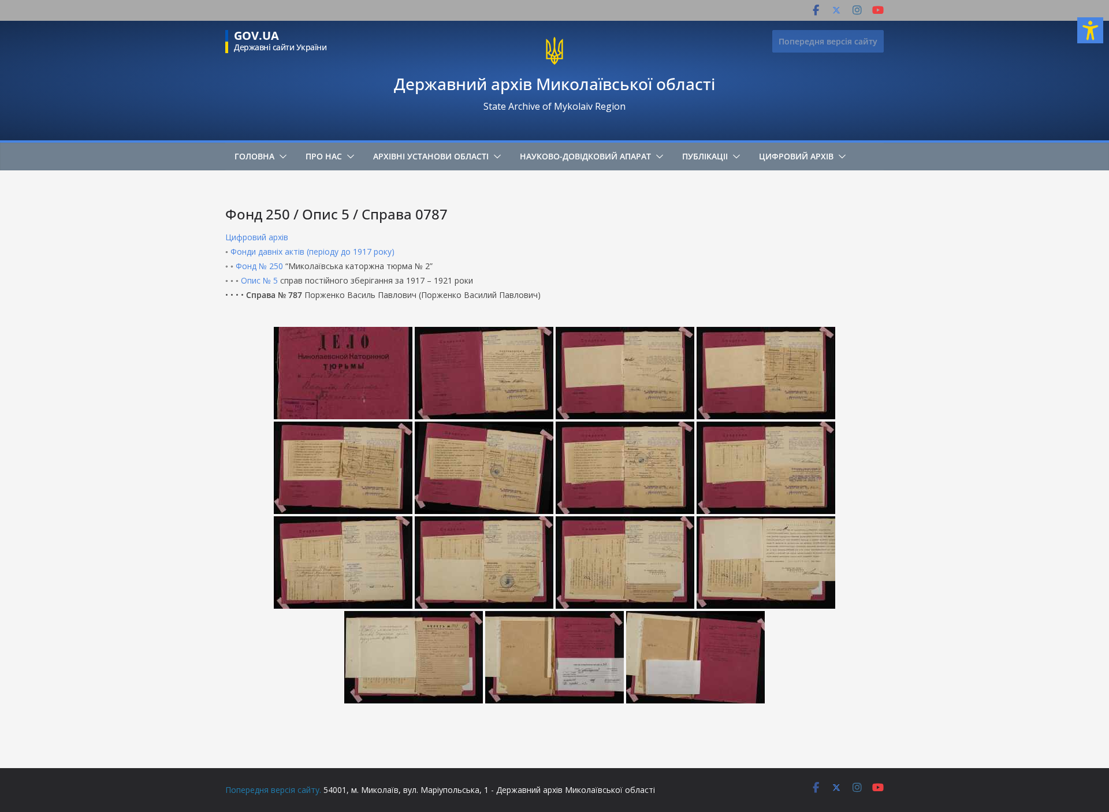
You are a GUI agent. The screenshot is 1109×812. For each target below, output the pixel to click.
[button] (280, 156)
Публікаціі (705, 156)
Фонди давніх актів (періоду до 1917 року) (312, 251)
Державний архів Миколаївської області (554, 84)
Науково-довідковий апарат (585, 156)
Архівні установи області (431, 156)
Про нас (324, 156)
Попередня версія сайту (828, 41)
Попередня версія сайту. (273, 789)
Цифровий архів (796, 156)
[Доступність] (1090, 30)
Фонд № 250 (259, 265)
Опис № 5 (259, 280)
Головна (254, 156)
